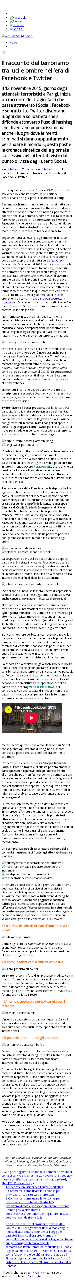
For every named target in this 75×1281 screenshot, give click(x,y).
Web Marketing (45, 169)
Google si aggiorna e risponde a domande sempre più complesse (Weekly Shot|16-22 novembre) (37, 1173)
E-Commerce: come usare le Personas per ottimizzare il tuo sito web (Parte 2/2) (33, 1192)
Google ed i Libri (16, 1224)
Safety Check (55, 260)
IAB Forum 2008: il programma (35, 1226)
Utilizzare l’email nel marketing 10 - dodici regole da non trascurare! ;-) (39, 1249)
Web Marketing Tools (15, 169)
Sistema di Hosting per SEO (23, 1262)
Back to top (35, 1276)
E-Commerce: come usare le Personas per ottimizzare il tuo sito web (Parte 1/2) (33, 1200)
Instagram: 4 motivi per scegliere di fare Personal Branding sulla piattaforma (37, 1208)
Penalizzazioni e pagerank (43, 1224)
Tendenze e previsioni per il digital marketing (34, 1187)
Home (14, 42)
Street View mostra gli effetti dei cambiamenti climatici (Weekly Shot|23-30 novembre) (37, 1179)
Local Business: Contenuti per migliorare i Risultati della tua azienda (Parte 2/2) (38, 1215)
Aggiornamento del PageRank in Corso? (44, 1258)
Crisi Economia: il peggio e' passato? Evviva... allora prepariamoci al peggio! (34, 1235)
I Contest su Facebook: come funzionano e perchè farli (38, 1252)
